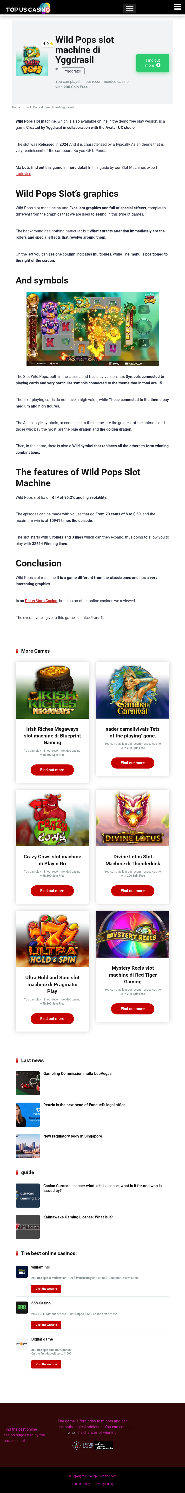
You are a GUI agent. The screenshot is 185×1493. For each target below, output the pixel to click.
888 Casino (41, 1303)
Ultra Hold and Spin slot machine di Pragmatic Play (52, 984)
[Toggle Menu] (129, 8)
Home (16, 107)
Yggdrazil (73, 71)
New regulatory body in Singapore (72, 1136)
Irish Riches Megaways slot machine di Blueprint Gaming (52, 736)
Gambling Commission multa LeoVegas (77, 1073)
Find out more (152, 63)
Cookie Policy (81, 1484)
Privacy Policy (104, 1484)
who (71, 1432)
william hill (40, 1267)
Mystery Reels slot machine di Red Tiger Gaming (133, 975)
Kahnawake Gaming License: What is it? (78, 1217)
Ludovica (23, 173)
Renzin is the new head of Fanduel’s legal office (84, 1105)
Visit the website (46, 1288)
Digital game (42, 1339)
